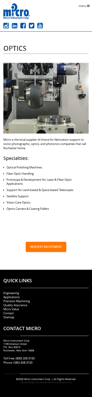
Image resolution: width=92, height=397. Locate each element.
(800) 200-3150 (25, 358)
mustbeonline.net (63, 382)
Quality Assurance (15, 305)
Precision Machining (16, 301)
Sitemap (8, 317)
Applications (11, 297)
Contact (8, 313)
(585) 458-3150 (22, 363)
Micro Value (11, 309)
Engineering (11, 293)
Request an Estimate (46, 247)
